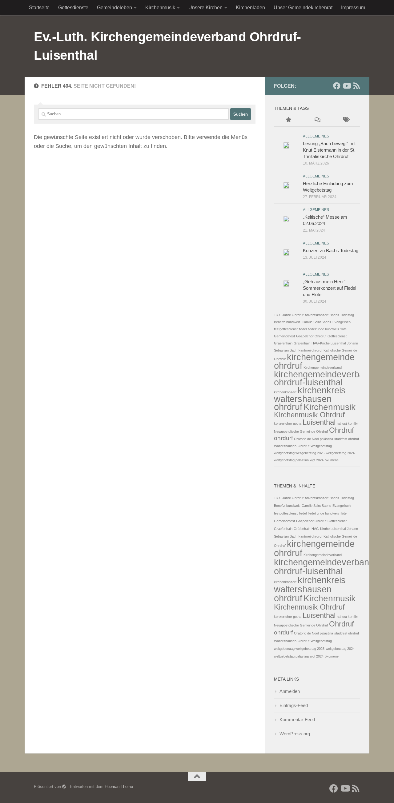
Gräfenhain (302, 343)
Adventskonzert (316, 315)
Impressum (353, 7)
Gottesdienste (73, 7)
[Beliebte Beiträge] (288, 120)
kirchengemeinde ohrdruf (314, 361)
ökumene (332, 460)
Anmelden (289, 691)
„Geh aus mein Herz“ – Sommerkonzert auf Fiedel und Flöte (329, 288)
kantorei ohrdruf (310, 350)
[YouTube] (346, 85)
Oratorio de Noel (306, 439)
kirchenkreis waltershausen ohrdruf (310, 398)
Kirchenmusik (160, 7)
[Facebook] (336, 85)
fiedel (303, 329)
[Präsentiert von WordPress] (64, 787)
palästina (326, 439)
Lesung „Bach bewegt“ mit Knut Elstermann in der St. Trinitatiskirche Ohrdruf (329, 150)
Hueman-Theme (119, 786)
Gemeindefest (284, 336)
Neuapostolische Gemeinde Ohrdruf (301, 431)
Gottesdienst (337, 336)
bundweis (293, 322)
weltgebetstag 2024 (340, 453)
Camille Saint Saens (316, 322)
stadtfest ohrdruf (346, 439)
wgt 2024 (317, 460)
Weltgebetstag (321, 446)
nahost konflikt (347, 423)
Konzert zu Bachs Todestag (330, 250)
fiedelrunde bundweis (323, 329)
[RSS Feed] (356, 85)
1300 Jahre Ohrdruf (289, 315)
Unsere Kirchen (205, 7)
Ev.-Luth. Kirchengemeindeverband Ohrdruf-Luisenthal (167, 46)
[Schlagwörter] (346, 120)
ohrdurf (283, 438)
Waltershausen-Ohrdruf (291, 446)
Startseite (39, 7)
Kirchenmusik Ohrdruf (309, 415)
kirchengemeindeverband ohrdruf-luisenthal (324, 378)
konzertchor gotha (287, 423)
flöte (343, 329)
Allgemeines (316, 136)
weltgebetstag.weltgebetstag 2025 (299, 453)
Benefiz (279, 322)
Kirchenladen (250, 7)
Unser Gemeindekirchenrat (303, 7)
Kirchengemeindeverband (323, 367)
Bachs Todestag (342, 315)
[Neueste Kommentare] (317, 120)
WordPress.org (294, 733)
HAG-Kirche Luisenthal (329, 343)
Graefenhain (283, 343)
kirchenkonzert (285, 392)
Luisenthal (319, 422)
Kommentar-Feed (297, 719)
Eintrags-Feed (293, 705)
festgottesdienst (286, 329)
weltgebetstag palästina (291, 460)
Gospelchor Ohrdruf (311, 336)
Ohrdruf (341, 430)
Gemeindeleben (114, 7)
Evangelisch (341, 322)
